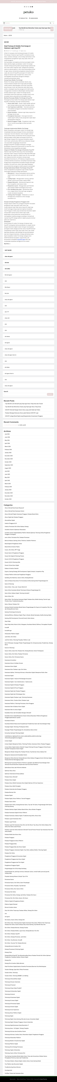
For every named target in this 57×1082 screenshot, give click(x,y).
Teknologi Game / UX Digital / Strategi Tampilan (17, 1028)
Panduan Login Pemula (10, 822)
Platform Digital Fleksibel (11, 904)
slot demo (7, 336)
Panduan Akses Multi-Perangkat (13, 786)
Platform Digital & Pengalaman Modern (14, 901)
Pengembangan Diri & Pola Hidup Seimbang (15, 868)
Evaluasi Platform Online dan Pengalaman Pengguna (18, 574)
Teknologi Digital (9, 1016)
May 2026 (7, 440)
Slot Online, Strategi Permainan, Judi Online (15, 937)
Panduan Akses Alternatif (11, 777)
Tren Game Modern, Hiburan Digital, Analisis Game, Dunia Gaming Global (23, 1061)
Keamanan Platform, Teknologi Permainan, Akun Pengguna (19, 703)
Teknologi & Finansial (10, 985)
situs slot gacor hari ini (10, 355)
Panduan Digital (9, 795)
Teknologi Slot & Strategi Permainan (14, 1047)
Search (6, 391)
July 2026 (7, 434)
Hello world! (23, 425)
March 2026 (8, 446)
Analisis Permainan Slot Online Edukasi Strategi (16, 526)
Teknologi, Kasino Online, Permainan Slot (15, 1053)
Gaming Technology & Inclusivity (13, 612)
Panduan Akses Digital (10, 780)
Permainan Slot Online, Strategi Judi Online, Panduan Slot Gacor (20, 895)
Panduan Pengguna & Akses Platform (14, 840)
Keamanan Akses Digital (11, 666)
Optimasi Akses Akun (10, 770)
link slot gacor (8, 275)
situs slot (7, 318)
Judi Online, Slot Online (10, 636)
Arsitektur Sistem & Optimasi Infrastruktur (15, 529)
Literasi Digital (8, 741)
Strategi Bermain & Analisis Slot (13, 946)
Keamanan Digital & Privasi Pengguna (14, 688)
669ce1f (7, 51)
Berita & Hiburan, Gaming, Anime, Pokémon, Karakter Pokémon (20, 540)
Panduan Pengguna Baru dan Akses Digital (15, 847)
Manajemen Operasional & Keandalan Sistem (16, 755)
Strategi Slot (8, 960)
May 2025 (7, 477)
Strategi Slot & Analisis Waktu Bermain (14, 963)
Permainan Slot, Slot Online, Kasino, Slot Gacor (16, 898)
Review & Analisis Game (11, 907)
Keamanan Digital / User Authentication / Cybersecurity (18, 681)
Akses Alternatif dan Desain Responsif (14, 508)
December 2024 (9, 493)
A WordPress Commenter (11, 425)
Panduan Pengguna (9, 837)
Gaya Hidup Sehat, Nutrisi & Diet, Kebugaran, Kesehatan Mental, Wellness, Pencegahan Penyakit (28, 624)
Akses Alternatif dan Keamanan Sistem (14, 511)
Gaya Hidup (7, 621)
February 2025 (8, 486)
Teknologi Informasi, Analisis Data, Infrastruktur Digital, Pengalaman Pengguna (24, 1034)
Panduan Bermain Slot (10, 792)
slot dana (7, 367)
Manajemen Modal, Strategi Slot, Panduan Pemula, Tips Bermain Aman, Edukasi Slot (25, 752)
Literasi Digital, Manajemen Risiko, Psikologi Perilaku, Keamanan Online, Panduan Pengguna (27, 744)
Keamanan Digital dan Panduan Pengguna (15, 691)
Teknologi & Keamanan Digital (12, 997)
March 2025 (8, 483)
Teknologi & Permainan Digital (12, 1003)
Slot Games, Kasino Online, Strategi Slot (15, 919)
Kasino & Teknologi (9, 647)
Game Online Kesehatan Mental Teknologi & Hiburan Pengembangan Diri (23, 590)
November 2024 (9, 496)
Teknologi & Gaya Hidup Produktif (13, 988)
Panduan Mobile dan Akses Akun (13, 834)
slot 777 (7, 312)
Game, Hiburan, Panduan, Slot (12, 604)
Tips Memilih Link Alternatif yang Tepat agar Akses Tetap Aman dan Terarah (24, 403)
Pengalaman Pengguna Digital (12, 865)
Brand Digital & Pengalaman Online (13, 543)
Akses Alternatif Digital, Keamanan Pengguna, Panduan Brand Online (21, 514)
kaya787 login (21, 239)
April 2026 (7, 443)
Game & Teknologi (9, 584)
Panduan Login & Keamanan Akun (13, 818)
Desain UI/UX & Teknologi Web (12, 562)
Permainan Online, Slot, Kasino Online (14, 888)
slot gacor (7, 342)
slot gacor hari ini (9, 373)
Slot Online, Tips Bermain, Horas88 (13, 940)
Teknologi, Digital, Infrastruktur (12, 1050)
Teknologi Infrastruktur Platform (13, 1037)
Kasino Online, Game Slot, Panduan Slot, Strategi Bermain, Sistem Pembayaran (24, 650)
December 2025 (9, 455)
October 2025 (8, 462)
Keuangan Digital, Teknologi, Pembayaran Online (17, 726)
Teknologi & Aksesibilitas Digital (13, 978)
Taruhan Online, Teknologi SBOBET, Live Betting (16, 975)
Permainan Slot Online (10, 892)
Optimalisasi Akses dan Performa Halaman (15, 767)
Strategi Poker (8, 952)
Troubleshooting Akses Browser (13, 1067)
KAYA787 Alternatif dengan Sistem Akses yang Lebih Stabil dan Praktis (22, 410)
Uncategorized (8, 1070)
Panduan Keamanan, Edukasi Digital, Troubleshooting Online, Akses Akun (23, 815)
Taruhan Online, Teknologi (11, 972)
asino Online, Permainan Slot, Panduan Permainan (17, 537)
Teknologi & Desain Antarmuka (12, 982)
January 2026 (8, 452)
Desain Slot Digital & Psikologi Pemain (14, 556)
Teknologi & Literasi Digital (11, 1000)
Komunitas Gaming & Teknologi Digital (14, 733)
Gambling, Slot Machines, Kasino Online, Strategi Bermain (19, 577)
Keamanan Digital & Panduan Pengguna (14, 685)
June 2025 (7, 474)
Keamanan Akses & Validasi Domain (14, 663)
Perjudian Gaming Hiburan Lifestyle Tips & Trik (16, 876)
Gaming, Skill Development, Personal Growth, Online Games (19, 618)
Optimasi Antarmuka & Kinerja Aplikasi (14, 773)
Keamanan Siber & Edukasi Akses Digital (15, 706)
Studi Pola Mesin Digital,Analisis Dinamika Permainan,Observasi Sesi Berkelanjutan (25, 966)
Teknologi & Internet (10, 994)
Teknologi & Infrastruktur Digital (13, 991)
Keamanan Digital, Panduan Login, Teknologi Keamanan (18, 697)
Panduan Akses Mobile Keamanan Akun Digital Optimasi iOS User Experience (24, 783)
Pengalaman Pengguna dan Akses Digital (15, 859)
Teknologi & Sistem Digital (11, 1006)
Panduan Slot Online (10, 853)
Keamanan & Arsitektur (10, 660)
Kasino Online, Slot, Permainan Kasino (14, 657)
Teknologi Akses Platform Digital (13, 1013)
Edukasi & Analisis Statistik (11, 568)
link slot (7, 293)
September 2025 (9, 465)
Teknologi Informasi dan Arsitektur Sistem (15, 1031)
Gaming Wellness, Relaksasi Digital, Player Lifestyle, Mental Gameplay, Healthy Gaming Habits (28, 615)
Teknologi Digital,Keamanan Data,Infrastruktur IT (17, 1025)
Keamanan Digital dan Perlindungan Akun (15, 694)
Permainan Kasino (9, 879)
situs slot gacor (9, 299)
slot (6, 281)
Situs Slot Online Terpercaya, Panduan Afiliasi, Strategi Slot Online (21, 910)
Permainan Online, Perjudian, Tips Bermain (15, 885)
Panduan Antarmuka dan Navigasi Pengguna (16, 789)
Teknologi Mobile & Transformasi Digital (15, 1040)
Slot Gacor (7, 287)
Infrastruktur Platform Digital (12, 633)
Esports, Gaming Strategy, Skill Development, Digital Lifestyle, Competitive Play (24, 571)
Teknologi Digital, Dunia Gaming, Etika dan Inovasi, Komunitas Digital (22, 1019)
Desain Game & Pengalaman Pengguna (14, 553)
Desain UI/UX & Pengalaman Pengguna (14, 559)
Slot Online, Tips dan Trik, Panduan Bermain (15, 943)
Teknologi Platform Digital (11, 1043)
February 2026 (8, 449)
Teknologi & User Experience (12, 1009)
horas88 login (8, 630)
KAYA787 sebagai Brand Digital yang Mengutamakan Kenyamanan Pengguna (24, 416)
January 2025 (8, 489)
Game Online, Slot (9, 596)
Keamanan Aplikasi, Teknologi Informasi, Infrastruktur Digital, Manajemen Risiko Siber (26, 672)
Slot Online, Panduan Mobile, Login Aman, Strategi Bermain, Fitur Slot (22, 930)
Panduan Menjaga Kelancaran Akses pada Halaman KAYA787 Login (29, 1)
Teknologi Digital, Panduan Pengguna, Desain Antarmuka (19, 1022)
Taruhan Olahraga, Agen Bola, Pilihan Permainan (16, 969)
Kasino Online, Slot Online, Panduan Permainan (16, 654)
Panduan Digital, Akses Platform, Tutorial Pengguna (17, 798)
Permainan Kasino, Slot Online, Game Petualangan (17, 882)
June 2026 (7, 437)
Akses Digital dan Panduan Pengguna (14, 517)
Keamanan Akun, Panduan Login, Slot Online (16, 669)
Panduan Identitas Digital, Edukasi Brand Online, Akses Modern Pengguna (23, 809)
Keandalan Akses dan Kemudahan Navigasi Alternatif (18, 712)
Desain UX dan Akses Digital (12, 565)
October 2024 (8, 499)
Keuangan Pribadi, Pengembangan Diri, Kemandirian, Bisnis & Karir (21, 730)
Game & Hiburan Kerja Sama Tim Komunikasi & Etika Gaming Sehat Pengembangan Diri (26, 580)
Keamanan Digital (9, 675)
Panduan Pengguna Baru (11, 843)
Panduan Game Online (10, 801)
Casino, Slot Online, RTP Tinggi (12, 550)
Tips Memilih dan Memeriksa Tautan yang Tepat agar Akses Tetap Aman (31, 28)
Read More (6, 243)
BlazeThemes (43, 1079)
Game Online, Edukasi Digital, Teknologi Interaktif (17, 593)
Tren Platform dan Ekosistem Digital (14, 1064)
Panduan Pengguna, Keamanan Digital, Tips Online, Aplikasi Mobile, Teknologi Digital (26, 850)
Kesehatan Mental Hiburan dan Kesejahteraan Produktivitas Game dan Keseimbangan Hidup (27, 723)
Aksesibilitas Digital (10, 520)
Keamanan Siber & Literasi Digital (13, 709)
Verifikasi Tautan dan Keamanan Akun (14, 1073)
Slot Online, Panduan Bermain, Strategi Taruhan (16, 927)
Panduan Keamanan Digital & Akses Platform (16, 812)
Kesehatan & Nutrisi (10, 720)
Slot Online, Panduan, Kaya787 (12, 933)
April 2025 (7, 480)
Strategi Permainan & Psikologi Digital (14, 949)
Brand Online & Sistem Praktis (12, 546)
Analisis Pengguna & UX (11, 523)
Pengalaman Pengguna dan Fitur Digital (14, 862)
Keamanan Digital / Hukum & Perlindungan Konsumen (18, 678)
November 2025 (9, 459)
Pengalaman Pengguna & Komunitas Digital (15, 856)
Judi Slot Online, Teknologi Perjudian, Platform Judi (17, 640)
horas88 (7, 627)
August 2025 (8, 468)
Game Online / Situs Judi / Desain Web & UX (16, 587)
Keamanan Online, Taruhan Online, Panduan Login (17, 700)
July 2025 (7, 471)
